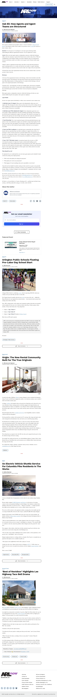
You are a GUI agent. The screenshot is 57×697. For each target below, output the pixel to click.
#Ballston (5, 450)
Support (48, 2)
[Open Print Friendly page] (40, 201)
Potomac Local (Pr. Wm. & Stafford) (44, 684)
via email (32, 46)
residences (9, 403)
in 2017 (28, 544)
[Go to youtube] (11, 688)
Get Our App (49, 4)
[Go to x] (2, 688)
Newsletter (29, 2)
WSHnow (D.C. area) (40, 688)
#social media (23, 656)
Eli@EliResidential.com (10, 170)
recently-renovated (21, 613)
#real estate (12, 201)
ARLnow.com (7, 265)
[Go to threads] (13, 688)
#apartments (6, 554)
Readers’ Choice (25, 686)
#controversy (6, 656)
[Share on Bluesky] (37, 201)
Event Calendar (25, 680)
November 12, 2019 (25, 651)
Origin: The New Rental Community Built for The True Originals (21, 358)
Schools (4, 256)
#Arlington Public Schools (9, 339)
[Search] (54, 4)
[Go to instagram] (8, 688)
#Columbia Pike (15, 554)
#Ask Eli (5, 201)
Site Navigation (25, 688)
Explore (22, 2)
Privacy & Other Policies (27, 682)
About (10, 2)
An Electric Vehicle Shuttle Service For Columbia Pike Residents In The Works (21, 466)
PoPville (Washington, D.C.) (42, 682)
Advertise (16, 2)
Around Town (5, 568)
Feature (4, 20)
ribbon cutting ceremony (15, 516)
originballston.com (6, 446)
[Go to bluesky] (16, 688)
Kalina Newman (7, 472)
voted (23, 297)
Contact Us (24, 676)
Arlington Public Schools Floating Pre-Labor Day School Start (20, 261)
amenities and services (19, 412)
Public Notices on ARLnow (27, 684)
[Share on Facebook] (31, 201)
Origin (17, 397)
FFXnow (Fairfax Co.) (40, 678)
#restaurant (14, 656)
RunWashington (39, 686)
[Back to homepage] (5, 2)
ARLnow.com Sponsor (9, 29)
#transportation (25, 554)
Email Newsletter (25, 678)
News (3, 460)
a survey (20, 293)
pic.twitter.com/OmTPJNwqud (20, 648)
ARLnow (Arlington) (40, 674)
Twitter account (18, 607)
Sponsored (5, 354)
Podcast (34, 2)
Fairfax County (23, 314)
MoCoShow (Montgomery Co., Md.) (43, 680)
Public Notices (41, 2)
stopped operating (34, 546)
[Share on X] (34, 201)
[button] (37, 393)
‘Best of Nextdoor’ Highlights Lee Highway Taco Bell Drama (20, 573)
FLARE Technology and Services (19, 502)
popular (5, 607)
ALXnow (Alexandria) (40, 676)
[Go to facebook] (5, 688)
